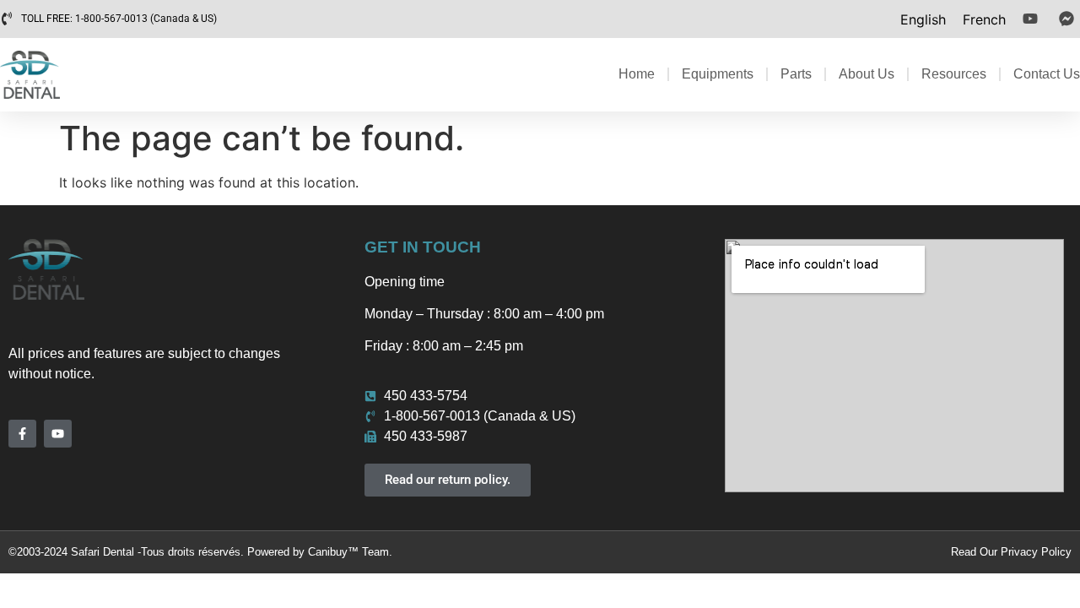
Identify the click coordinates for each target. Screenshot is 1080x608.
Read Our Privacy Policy (1011, 552)
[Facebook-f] (22, 434)
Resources (953, 74)
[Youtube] (58, 434)
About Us (866, 74)
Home (636, 74)
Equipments (717, 74)
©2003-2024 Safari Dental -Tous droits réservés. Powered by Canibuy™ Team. (200, 552)
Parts (796, 74)
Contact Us (1046, 74)
